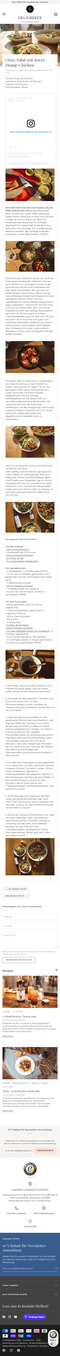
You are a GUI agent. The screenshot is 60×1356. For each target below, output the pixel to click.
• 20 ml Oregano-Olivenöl (19, 585)
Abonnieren (45, 1150)
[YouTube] (15, 1316)
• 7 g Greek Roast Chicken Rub (22, 561)
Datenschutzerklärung (14, 1346)
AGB (38, 1340)
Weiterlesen (7, 1036)
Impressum (28, 1340)
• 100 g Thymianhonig (17, 549)
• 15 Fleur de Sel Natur (17, 625)
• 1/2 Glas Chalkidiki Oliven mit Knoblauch (28, 631)
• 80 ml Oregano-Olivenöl (19, 555)
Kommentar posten (19, 960)
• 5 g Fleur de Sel (14, 558)
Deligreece (10, 1340)
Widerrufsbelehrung (39, 1343)
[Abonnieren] (55, 1268)
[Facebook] (3, 1316)
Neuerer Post (16, 896)
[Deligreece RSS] (57, 970)
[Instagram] (9, 1316)
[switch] (53, 1344)
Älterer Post (16, 889)
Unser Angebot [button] (10, 1285)
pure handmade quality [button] (14, 1294)
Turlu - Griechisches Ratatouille (21, 1091)
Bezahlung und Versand (14, 1343)
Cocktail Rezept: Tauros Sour (19, 1016)
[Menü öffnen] (7, 14)
